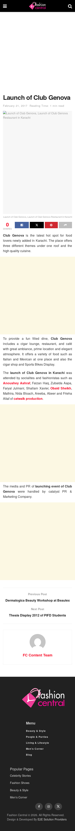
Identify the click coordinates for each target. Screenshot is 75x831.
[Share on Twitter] (37, 225)
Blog (29, 754)
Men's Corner (18, 797)
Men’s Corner (35, 748)
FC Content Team (37, 655)
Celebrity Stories (20, 776)
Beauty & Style (36, 731)
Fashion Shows (19, 783)
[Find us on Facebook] (39, 806)
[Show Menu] (5, 6)
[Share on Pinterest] (51, 225)
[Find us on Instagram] (48, 806)
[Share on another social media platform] (65, 225)
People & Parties (37, 737)
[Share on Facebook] (22, 225)
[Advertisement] (37, 54)
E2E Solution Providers (52, 819)
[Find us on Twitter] (58, 806)
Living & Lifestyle (37, 743)
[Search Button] (70, 6)
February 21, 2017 (15, 106)
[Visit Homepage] (37, 6)
